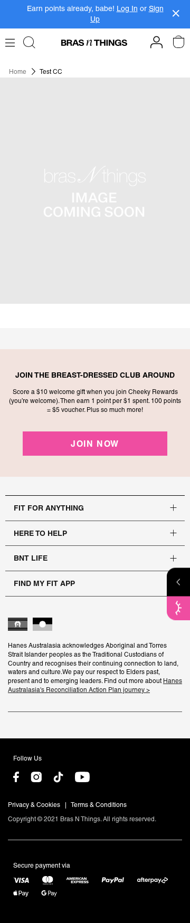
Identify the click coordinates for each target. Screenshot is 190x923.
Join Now (95, 443)
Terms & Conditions (99, 805)
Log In (127, 8)
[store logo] (94, 43)
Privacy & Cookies (34, 805)
